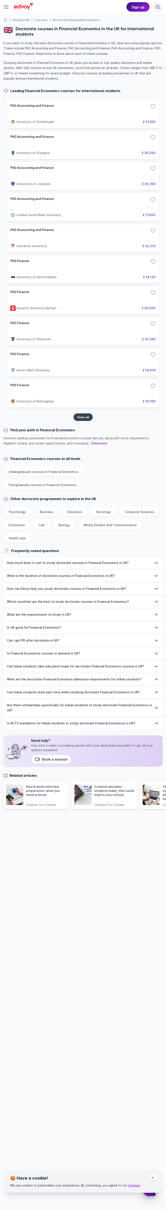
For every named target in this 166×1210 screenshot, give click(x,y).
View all (83, 417)
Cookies (134, 1185)
